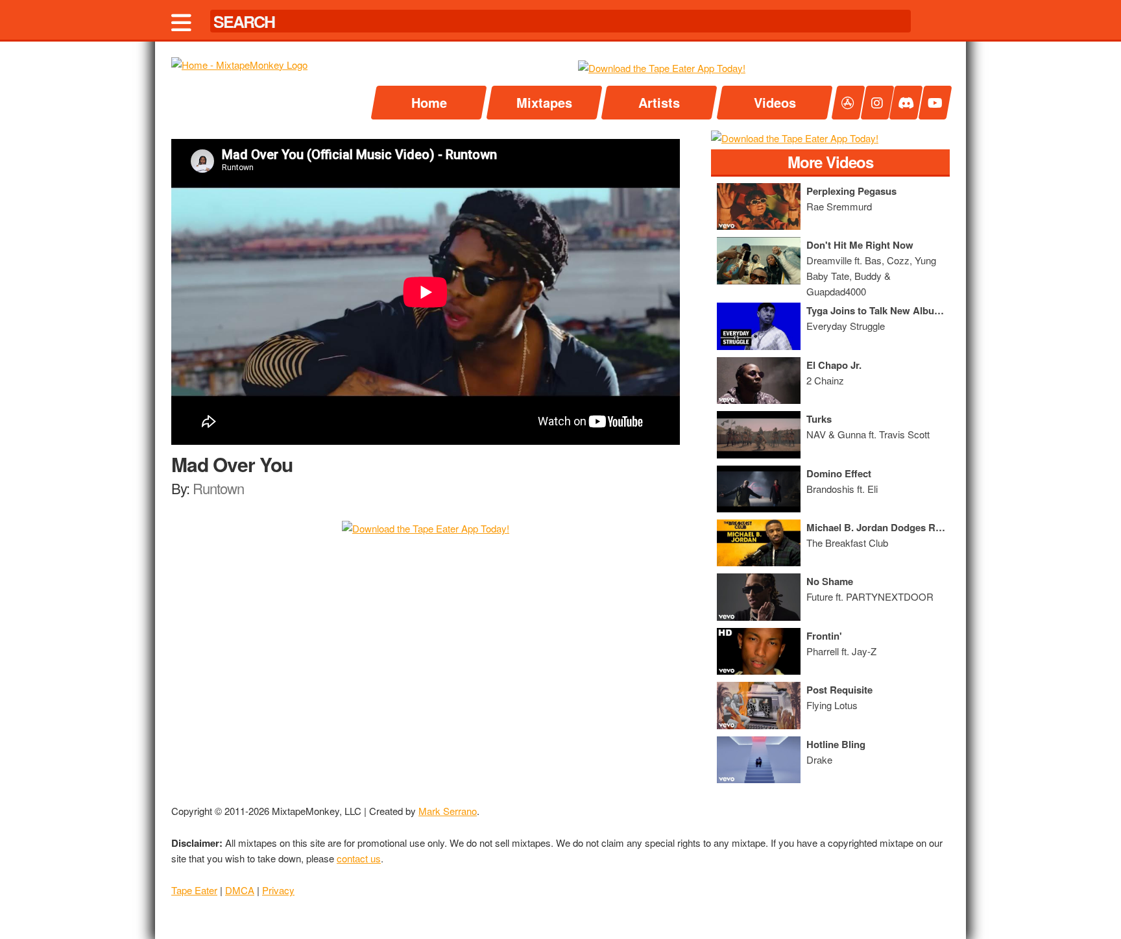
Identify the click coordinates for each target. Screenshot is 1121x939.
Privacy (278, 890)
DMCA (239, 890)
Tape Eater (194, 890)
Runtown (218, 488)
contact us (359, 858)
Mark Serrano (447, 811)
